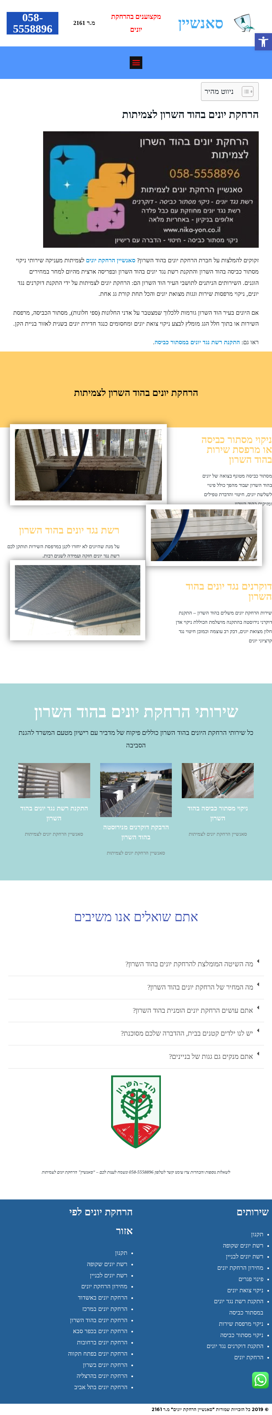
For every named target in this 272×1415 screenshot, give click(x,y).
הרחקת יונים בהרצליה (102, 1376)
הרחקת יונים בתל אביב (100, 1387)
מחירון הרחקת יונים (240, 1267)
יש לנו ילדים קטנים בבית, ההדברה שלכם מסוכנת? (187, 1033)
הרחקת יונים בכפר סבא (100, 1331)
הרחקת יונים (248, 1357)
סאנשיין (201, 23)
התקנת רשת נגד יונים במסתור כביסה (197, 342)
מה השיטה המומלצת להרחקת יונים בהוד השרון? (189, 964)
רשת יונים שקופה (243, 1245)
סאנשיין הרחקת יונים (110, 260)
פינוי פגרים (250, 1279)
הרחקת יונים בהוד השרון (98, 1320)
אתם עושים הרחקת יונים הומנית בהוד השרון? (193, 1010)
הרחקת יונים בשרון (105, 1365)
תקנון (257, 1234)
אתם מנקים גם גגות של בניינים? (211, 1057)
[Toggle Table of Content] (244, 91)
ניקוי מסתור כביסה (241, 1335)
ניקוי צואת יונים (245, 1290)
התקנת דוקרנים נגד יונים (235, 1346)
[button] (263, 41)
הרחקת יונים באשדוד (102, 1297)
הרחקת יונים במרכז (104, 1309)
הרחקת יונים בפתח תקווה (97, 1353)
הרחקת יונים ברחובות (102, 1342)
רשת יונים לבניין (244, 1256)
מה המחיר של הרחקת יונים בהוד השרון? (200, 987)
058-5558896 (32, 23)
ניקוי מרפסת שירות (241, 1323)
